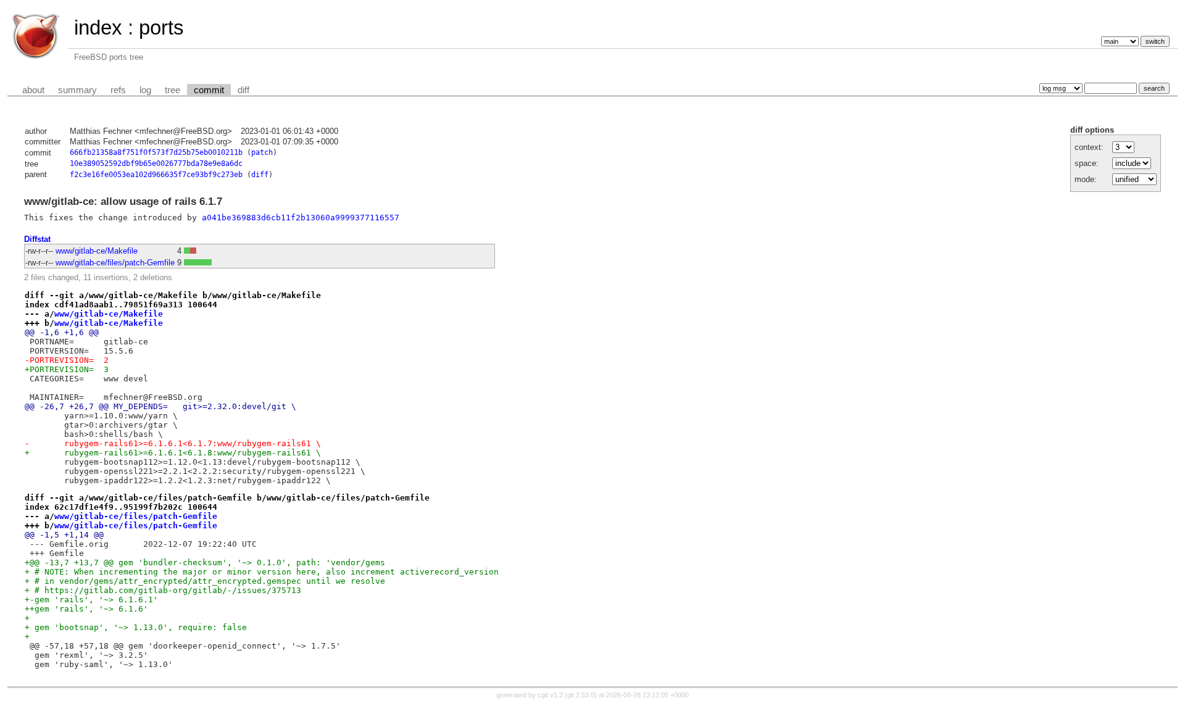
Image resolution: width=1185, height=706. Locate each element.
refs (118, 90)
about (33, 90)
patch (262, 152)
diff (243, 90)
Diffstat (37, 239)
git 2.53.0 (580, 695)
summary (77, 90)
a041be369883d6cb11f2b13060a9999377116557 (300, 217)
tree (172, 90)
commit (209, 90)
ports (161, 27)
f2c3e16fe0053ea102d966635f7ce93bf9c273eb (156, 174)
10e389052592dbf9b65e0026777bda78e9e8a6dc (156, 163)
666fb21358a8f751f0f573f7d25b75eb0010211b (156, 152)
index (98, 27)
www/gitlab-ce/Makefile (97, 250)
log (145, 90)
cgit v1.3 (550, 695)
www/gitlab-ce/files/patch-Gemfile (115, 262)
